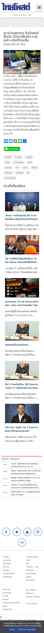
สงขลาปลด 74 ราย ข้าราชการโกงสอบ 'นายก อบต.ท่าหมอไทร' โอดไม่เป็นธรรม (22, 305)
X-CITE (5, 596)
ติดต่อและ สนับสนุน (33, 596)
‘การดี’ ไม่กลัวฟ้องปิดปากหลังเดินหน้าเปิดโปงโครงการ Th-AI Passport (24, 465)
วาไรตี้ (28, 560)
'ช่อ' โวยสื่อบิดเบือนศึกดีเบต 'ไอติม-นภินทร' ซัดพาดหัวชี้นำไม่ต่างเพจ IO (21, 262)
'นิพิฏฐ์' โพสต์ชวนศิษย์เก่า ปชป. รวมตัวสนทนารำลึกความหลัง (25, 479)
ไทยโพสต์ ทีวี (7, 609)
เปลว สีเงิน (7, 560)
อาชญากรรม (6, 593)
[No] (41, 627)
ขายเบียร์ (8, 157)
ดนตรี (30, 162)
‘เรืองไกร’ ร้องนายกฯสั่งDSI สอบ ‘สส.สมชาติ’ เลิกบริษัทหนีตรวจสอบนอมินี (25, 486)
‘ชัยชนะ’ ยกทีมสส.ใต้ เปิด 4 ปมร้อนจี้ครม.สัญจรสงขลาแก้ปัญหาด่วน (21, 219)
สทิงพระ (34, 167)
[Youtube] (27, 532)
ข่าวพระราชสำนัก (9, 573)
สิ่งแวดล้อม (30, 580)
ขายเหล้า (18, 157)
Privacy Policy (31, 603)
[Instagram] (38, 532)
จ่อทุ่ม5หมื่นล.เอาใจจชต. (17, 345)
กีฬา (27, 563)
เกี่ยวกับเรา (30, 593)
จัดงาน (7, 162)
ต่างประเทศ (6, 589)
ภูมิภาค (28, 577)
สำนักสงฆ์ (19, 173)
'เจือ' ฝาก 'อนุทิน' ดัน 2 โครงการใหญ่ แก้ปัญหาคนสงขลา (21, 429)
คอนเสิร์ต (29, 157)
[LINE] (22, 542)
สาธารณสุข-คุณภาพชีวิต (11, 603)
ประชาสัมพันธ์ (31, 573)
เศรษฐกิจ (6, 570)
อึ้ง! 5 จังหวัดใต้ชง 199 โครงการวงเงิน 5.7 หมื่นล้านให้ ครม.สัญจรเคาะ (22, 388)
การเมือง (6, 557)
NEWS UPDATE (10, 459)
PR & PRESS (31, 590)
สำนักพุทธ (8, 173)
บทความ (6, 567)
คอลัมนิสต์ (6, 563)
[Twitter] (17, 532)
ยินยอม (12, 629)
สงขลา (25, 167)
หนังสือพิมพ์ (7, 577)
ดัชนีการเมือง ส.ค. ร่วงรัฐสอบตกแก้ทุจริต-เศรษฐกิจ (25, 493)
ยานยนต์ (5, 599)
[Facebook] (6, 532)
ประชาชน (8, 167)
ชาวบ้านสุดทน (19, 162)
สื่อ (28, 173)
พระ (17, 167)
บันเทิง (4, 606)
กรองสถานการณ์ (32, 557)
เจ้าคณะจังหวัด (10, 178)
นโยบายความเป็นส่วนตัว (26, 629)
